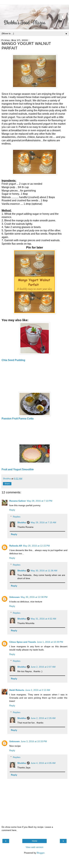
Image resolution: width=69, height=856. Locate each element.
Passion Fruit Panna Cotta (18, 418)
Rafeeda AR (15, 545)
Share (7, 484)
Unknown (14, 597)
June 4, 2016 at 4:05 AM (43, 763)
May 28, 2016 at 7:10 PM (39, 501)
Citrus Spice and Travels (22, 642)
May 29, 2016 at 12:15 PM (36, 545)
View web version (34, 847)
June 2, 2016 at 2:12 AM (37, 690)
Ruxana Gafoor (17, 501)
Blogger (40, 852)
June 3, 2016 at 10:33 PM (34, 741)
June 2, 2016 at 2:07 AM (43, 666)
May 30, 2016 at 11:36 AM (44, 570)
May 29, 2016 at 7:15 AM (43, 522)
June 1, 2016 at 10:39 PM (50, 642)
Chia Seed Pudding (13, 360)
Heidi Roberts (16, 690)
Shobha (21, 522)
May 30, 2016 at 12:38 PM (34, 597)
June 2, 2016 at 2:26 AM (43, 718)
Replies (16, 516)
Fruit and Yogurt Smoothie (18, 469)
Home (34, 841)
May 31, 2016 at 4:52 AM (43, 618)
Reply (12, 510)
